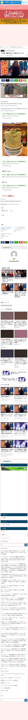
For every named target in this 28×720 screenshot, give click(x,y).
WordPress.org (4, 541)
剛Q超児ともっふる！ (6, 682)
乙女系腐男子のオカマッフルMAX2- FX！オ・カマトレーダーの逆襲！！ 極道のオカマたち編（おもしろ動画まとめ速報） (13, 582)
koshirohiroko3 (14, 261)
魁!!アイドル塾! (4, 690)
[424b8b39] (14, 91)
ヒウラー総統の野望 (5, 688)
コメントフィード (5, 537)
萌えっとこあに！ (5, 671)
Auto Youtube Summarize (13, 204)
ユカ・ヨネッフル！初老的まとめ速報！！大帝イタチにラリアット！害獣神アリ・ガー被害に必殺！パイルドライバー (13, 629)
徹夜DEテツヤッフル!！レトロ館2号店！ (10, 680)
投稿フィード (4, 534)
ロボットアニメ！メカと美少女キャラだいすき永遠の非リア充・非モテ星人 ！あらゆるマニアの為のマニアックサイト (13, 610)
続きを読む (3, 199)
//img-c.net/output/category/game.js (9, 105)
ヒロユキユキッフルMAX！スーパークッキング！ (11, 677)
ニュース (2, 50)
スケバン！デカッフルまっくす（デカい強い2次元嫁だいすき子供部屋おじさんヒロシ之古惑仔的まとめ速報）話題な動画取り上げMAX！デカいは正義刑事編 (14, 641)
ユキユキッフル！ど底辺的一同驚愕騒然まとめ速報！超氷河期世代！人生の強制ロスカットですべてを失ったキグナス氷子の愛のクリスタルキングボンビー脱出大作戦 (13, 660)
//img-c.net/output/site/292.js (7, 110)
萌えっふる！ (4, 668)
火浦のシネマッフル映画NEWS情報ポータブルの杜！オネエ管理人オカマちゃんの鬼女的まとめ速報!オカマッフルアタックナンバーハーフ (13, 623)
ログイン (3, 531)
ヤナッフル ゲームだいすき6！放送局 (9, 685)
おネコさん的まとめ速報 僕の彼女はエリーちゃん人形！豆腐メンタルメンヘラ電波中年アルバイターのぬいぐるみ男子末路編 (13, 552)
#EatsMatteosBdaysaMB (10, 50)
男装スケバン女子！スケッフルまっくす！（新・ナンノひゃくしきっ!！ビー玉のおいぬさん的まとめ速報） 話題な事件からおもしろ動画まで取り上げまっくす (13, 604)
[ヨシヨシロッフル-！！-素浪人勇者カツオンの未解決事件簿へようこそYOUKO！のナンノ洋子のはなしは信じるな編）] (13, 650)
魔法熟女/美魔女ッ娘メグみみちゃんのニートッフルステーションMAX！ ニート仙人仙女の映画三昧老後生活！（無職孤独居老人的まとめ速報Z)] (13, 576)
